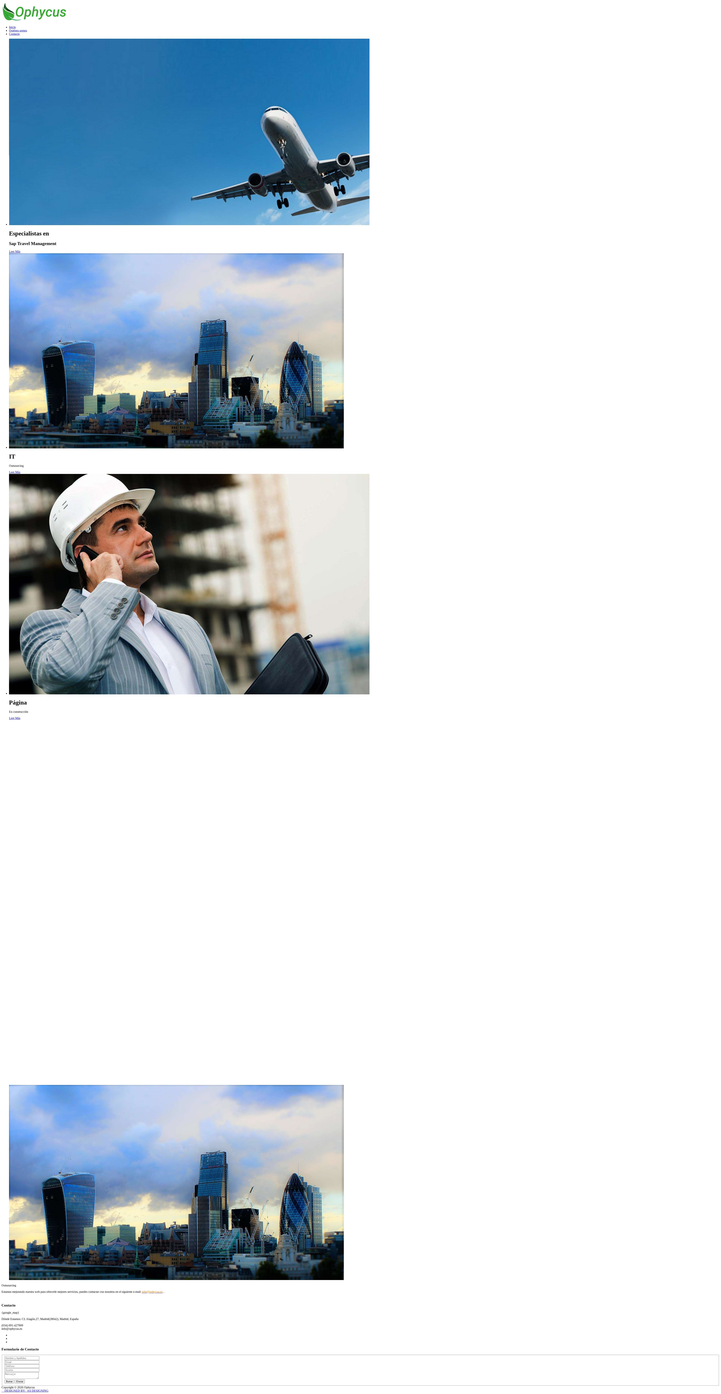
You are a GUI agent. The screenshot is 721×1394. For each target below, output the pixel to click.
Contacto (14, 33)
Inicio (12, 27)
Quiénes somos (18, 30)
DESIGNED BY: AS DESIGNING (25, 1390)
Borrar (9, 1381)
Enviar (19, 1381)
